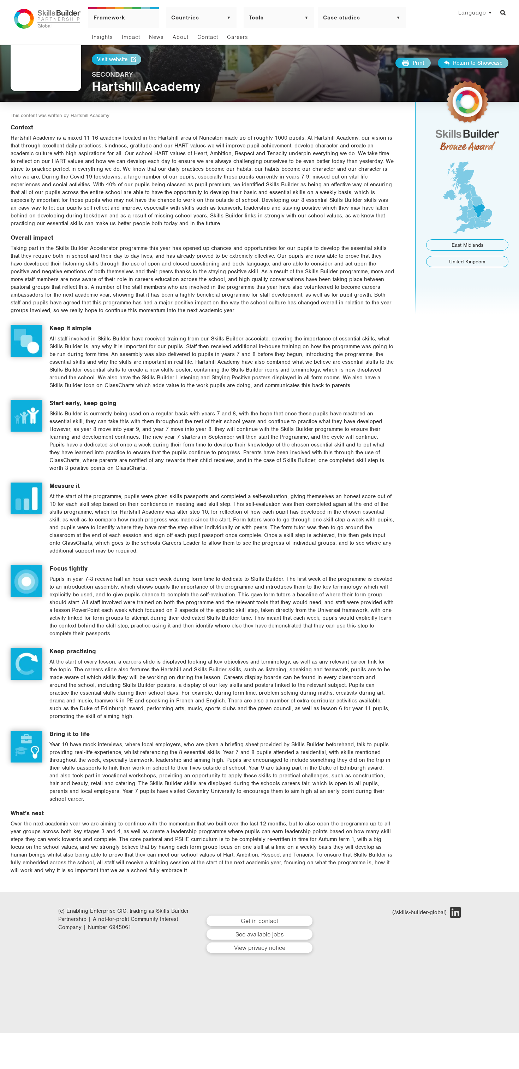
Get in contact (259, 921)
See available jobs (259, 934)
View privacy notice (259, 948)
